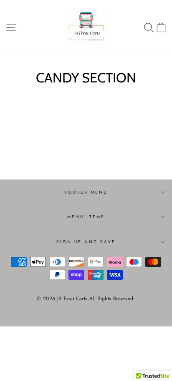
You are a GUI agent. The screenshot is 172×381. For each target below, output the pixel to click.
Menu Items (86, 217)
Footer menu (86, 192)
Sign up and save (86, 242)
